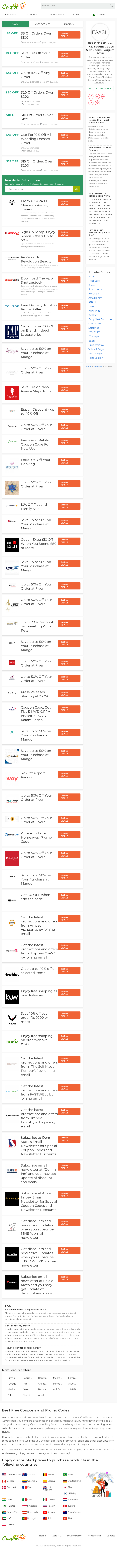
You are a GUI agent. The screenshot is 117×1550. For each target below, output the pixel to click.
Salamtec (93, 328)
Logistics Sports (27, 1378)
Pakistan (11, 1506)
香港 (69, 1518)
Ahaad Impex (43, 1383)
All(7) (15, 23)
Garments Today (27, 1389)
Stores (76, 14)
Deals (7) (69, 23)
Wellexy (93, 315)
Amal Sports (43, 1395)
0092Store (94, 323)
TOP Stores (56, 14)
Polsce (10, 1524)
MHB (73, 1389)
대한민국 (71, 1493)
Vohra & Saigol (96, 349)
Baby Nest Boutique (100, 319)
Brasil (70, 1474)
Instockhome (57, 1383)
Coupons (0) (43, 23)
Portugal (31, 1518)
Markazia (12, 1389)
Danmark (11, 1487)
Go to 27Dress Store (100, 88)
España (51, 1481)
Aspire (91, 285)
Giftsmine (12, 1395)
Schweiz (51, 1512)
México (51, 1499)
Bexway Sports (43, 1389)
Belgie (50, 1474)
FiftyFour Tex (12, 1378)
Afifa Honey (95, 298)
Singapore (32, 1506)
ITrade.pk (93, 336)
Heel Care (94, 280)
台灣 (49, 1518)
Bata (91, 276)
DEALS (64, 35)
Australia (31, 1474)
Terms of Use (94, 1535)
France (30, 1487)
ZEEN (91, 340)
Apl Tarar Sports (57, 1389)
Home (88, 366)
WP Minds (94, 310)
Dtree (91, 306)
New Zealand (74, 1512)
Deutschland (74, 1481)
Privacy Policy (74, 1535)
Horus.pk (93, 293)
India (9, 1499)
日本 (69, 1487)
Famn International (73, 1378)
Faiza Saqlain (95, 358)
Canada (10, 1481)
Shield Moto (27, 1395)
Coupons (32, 14)
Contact (111, 1535)
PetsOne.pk (95, 353)
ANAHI (92, 302)
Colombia (32, 1481)
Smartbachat (95, 289)
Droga (12, 1383)
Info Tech (27, 1383)
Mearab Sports (57, 1378)
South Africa (12, 1512)
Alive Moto (73, 1383)
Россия (51, 1506)
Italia (29, 1499)
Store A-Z (97, 366)
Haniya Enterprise (43, 1378)
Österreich (32, 1512)
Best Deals (10, 14)
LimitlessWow (96, 345)
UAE (8, 1518)
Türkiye (71, 1506)
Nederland (72, 1499)
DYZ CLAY (94, 332)
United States (13, 1474)
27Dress (108, 366)
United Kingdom (48, 1488)
